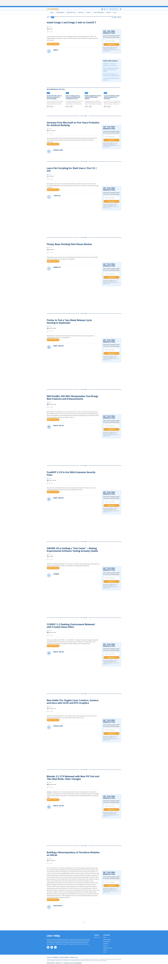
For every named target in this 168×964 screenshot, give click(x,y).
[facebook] (102, 9)
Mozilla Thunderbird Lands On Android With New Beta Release (93, 97)
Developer (80, 12)
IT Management (60, 12)
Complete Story (52, 44)
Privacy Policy (107, 50)
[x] (107, 9)
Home (48, 17)
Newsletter (114, 9)
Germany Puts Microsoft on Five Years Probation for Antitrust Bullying (54, 97)
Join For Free (111, 44)
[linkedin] (104, 9)
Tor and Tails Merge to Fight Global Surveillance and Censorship (111, 97)
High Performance (98, 12)
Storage (108, 12)
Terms (117, 49)
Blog (114, 12)
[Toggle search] (120, 9)
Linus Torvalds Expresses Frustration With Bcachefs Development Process (73, 97)
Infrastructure (71, 12)
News (52, 12)
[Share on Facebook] (115, 17)
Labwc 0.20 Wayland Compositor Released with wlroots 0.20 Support (111, 69)
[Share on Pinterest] (118, 17)
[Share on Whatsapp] (120, 17)
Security (88, 12)
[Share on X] (116, 17)
